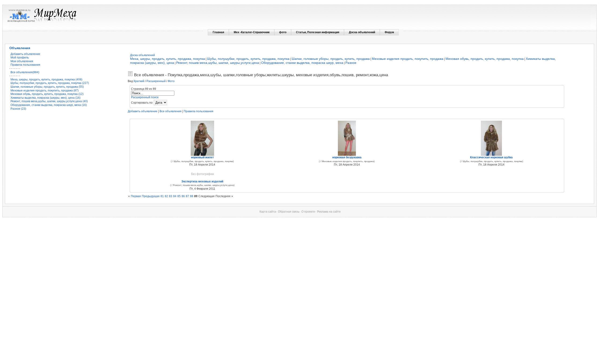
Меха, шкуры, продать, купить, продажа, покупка (167, 59)
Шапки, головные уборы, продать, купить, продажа (331, 59)
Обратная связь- (289, 211)
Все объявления (171, 111)
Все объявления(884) (25, 72)
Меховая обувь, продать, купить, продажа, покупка (485, 59)
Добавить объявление (25, 54)
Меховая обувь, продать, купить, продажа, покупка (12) (47, 94)
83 (170, 196)
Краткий (139, 81)
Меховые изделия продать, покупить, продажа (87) (45, 90)
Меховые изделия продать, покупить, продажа (407, 59)
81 (162, 196)
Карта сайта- (268, 211)
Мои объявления (22, 61)
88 (191, 196)
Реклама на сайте (329, 211)
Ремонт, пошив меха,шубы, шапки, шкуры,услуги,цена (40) (49, 101)
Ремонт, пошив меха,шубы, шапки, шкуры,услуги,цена (217, 63)
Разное (350, 63)
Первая (136, 196)
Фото (171, 81)
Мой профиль (20, 57)
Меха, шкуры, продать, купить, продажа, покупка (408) (46, 79)
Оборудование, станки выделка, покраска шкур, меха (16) (49, 105)
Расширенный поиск (144, 97)
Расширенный (156, 81)
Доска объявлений (142, 55)
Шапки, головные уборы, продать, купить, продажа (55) (47, 86)
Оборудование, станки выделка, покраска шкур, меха (302, 63)
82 (166, 196)
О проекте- (308, 211)
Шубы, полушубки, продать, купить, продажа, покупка (248, 59)
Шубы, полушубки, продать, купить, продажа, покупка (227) (50, 83)
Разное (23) (18, 108)
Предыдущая (151, 196)
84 (174, 196)
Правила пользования (25, 64)
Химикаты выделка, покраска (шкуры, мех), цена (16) (45, 97)
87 (187, 196)
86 (183, 196)
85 (179, 196)
